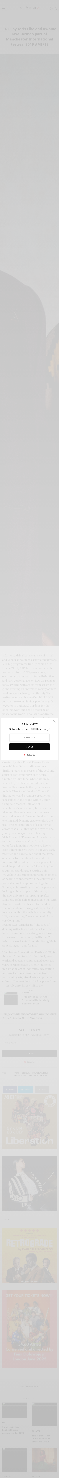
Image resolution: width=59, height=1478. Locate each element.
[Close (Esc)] (54, 722)
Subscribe (31, 755)
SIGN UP (29, 747)
